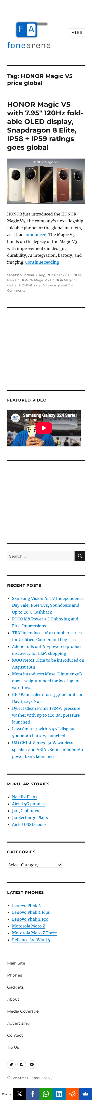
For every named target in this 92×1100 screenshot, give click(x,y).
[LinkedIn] (59, 1094)
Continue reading (42, 262)
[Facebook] (32, 1094)
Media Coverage (23, 1011)
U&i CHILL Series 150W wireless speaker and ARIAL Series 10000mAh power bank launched (47, 749)
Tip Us (13, 1047)
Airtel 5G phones (28, 803)
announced (35, 234)
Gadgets (15, 987)
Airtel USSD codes (29, 824)
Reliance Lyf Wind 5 (31, 939)
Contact (15, 1035)
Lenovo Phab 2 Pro (30, 919)
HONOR (74, 275)
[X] (19, 1094)
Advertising (18, 1023)
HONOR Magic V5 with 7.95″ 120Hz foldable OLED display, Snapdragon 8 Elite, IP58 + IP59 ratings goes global (45, 125)
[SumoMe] (85, 1094)
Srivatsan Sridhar (20, 275)
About (13, 999)
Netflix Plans (24, 796)
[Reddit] (72, 1094)
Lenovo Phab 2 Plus (31, 912)
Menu (76, 32)
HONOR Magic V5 (34, 280)
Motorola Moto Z (28, 926)
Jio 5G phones (25, 810)
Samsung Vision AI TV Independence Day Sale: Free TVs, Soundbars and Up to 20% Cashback (48, 605)
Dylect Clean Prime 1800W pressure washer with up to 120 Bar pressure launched (46, 715)
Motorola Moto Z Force (34, 932)
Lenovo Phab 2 (26, 905)
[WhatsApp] (46, 1094)
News (11, 280)
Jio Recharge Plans (30, 817)
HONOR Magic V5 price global (43, 285)
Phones (14, 975)
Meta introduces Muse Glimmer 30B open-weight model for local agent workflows (47, 680)
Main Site (16, 963)
